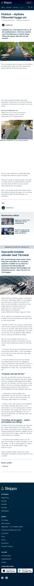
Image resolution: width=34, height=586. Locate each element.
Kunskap (15, 7)
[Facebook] (2, 578)
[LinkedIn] (6, 578)
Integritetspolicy (6, 559)
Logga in (29, 2)
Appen (22, 7)
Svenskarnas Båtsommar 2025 (11, 530)
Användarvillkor (6, 555)
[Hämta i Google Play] (25, 571)
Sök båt (3, 501)
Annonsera (4, 533)
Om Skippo (4, 520)
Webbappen (5, 511)
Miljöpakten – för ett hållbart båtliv (12, 527)
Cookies (3, 562)
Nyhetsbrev (5, 543)
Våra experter (5, 523)
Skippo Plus (5, 498)
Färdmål (8, 7)
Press (3, 536)
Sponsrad (5, 466)
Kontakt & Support (7, 546)
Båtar (3, 7)
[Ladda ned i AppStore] (8, 571)
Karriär (3, 540)
